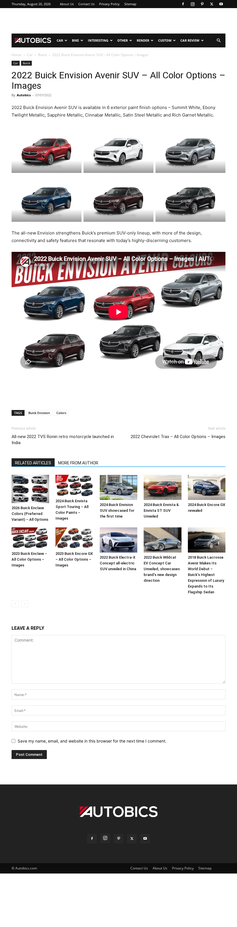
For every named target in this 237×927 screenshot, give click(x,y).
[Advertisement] (118, 20)
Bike (75, 40)
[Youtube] (221, 4)
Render (143, 40)
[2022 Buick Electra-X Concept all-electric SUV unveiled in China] (118, 540)
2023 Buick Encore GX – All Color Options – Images (74, 559)
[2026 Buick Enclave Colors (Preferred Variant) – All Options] (30, 489)
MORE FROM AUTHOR (78, 463)
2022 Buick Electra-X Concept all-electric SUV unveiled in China (118, 563)
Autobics (24, 95)
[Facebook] (183, 4)
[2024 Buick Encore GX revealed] (206, 487)
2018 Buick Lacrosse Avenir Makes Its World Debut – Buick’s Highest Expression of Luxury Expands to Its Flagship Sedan (206, 574)
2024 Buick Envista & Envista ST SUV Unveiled (161, 510)
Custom (164, 40)
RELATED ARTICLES (33, 463)
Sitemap (130, 4)
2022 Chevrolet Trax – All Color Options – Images (178, 436)
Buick (42, 54)
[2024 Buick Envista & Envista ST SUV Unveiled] (162, 487)
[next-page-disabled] (24, 603)
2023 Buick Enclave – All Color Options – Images (29, 559)
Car (60, 40)
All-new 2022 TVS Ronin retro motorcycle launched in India (63, 439)
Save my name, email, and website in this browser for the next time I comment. (92, 740)
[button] (218, 40)
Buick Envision (39, 413)
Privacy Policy (109, 4)
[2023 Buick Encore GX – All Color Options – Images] (74, 538)
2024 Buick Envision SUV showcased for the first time (117, 510)
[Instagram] (192, 4)
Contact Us (86, 4)
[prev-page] (15, 603)
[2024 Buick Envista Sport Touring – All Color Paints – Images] (74, 485)
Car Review (189, 40)
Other (122, 40)
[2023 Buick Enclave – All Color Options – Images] (30, 538)
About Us (67, 4)
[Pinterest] (202, 4)
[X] (211, 4)
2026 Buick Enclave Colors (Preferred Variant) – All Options (30, 514)
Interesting (98, 40)
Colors (61, 413)
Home (16, 54)
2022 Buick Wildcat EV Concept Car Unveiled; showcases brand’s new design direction (162, 569)
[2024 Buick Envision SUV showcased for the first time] (118, 487)
